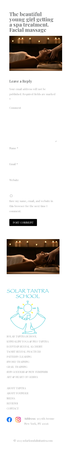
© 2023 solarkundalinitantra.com (33, 440)
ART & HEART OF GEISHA (22, 377)
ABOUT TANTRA (16, 388)
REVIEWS (12, 403)
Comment (15, 107)
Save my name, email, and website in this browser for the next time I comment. (31, 206)
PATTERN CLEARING (19, 356)
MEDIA (11, 398)
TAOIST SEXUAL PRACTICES (24, 351)
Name (13, 148)
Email (13, 164)
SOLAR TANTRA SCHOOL (22, 336)
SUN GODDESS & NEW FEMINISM (27, 372)
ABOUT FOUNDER (18, 393)
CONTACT (13, 408)
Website (14, 180)
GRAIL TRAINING (17, 367)
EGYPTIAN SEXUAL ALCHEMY (25, 346)
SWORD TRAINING (18, 361)
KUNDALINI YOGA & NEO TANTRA (28, 341)
